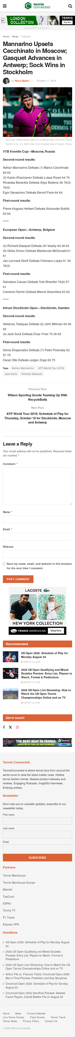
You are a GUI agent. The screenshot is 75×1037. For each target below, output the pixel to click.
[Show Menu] (5, 6)
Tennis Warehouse (14, 875)
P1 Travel (8, 917)
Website (8, 547)
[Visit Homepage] (37, 6)
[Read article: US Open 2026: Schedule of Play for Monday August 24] (10, 656)
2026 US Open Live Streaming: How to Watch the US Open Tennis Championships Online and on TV (46, 693)
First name (8, 814)
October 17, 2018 (46, 80)
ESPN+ (7, 903)
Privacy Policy (31, 1021)
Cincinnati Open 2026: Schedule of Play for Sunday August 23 (37, 985)
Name (8, 512)
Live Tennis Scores (13, 1017)
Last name (8, 828)
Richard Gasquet (32, 373)
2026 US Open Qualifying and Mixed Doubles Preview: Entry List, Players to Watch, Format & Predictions (46, 673)
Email (8, 529)
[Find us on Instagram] (17, 727)
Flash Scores (37, 1017)
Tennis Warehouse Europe (19, 882)
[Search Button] (70, 6)
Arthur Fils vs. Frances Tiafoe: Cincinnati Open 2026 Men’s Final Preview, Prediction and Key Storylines (37, 976)
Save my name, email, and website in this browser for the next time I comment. (39, 566)
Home (6, 36)
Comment (10, 464)
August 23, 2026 (31, 661)
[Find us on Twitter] (10, 727)
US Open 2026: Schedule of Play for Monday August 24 (44, 655)
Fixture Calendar (36, 1013)
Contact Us (51, 1021)
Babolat (7, 889)
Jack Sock (11, 373)
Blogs (15, 36)
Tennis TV (9, 910)
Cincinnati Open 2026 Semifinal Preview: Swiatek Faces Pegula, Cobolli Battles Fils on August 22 (35, 995)
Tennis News (10, 1021)
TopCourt (8, 896)
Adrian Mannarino (23, 368)
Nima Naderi (22, 80)
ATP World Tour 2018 (51, 368)
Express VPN (11, 924)
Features (26, 36)
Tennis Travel (58, 1017)
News (18, 1013)
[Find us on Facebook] (4, 727)
